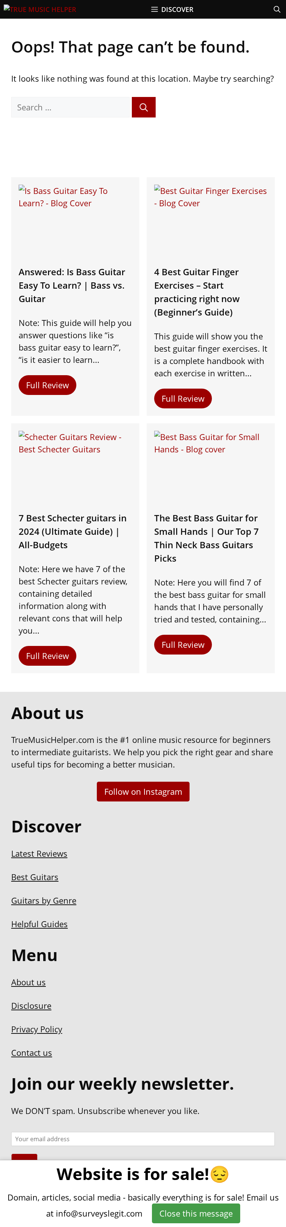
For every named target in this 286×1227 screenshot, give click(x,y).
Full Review (47, 384)
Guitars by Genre (43, 900)
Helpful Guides (39, 923)
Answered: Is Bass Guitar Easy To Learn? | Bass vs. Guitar (72, 285)
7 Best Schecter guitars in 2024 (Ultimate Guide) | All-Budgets (73, 531)
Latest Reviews (39, 853)
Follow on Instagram (143, 791)
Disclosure (31, 1005)
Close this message (196, 1213)
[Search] (144, 107)
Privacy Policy (36, 1029)
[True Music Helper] (40, 9)
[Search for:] (71, 107)
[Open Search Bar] (277, 9)
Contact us (31, 1052)
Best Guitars (34, 876)
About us (28, 982)
